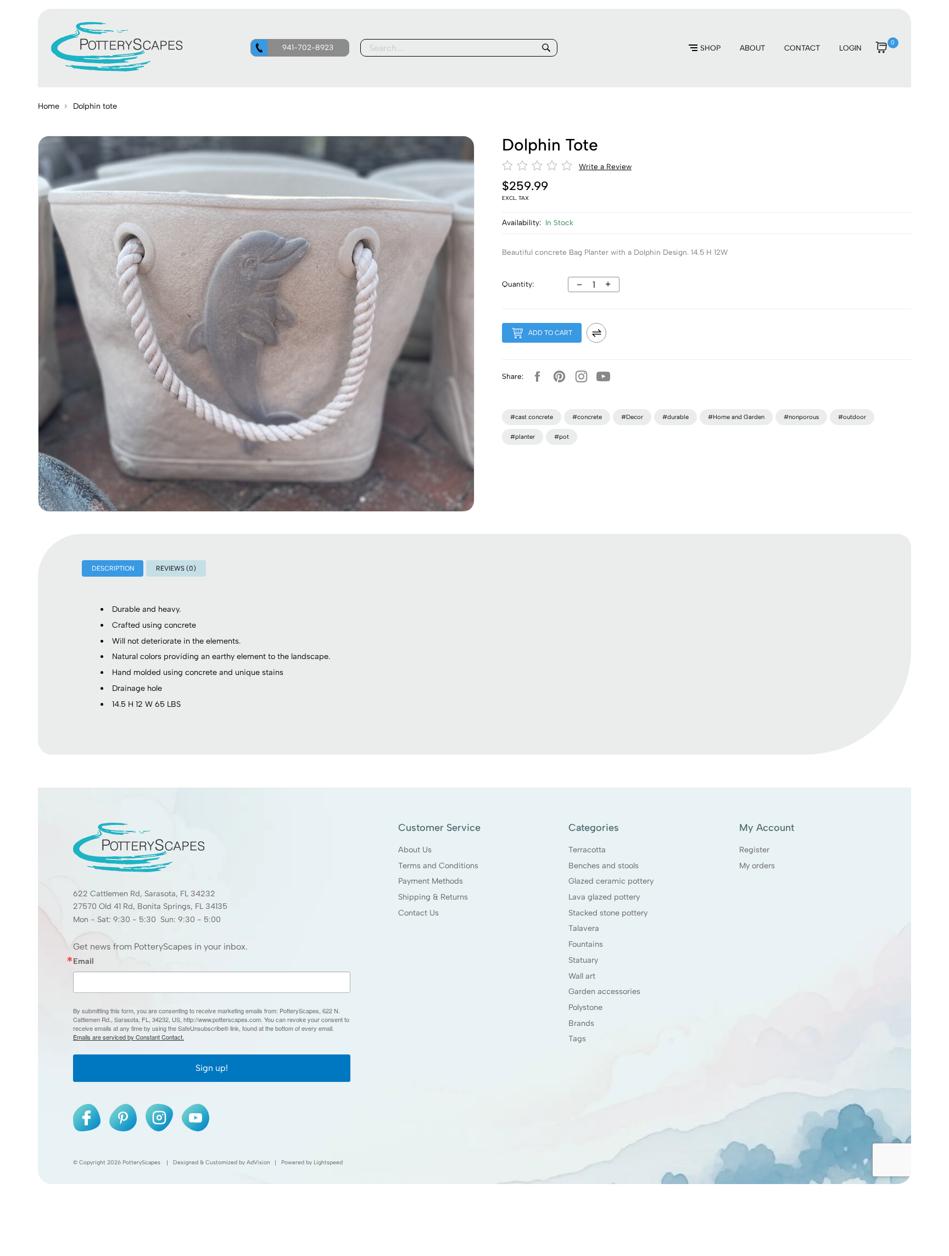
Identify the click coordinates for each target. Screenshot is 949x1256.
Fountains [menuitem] (585, 944)
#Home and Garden (736, 417)
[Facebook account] (537, 376)
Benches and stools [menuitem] (603, 865)
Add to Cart (550, 333)
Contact (802, 47)
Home (48, 106)
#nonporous (801, 417)
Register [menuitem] (754, 850)
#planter (522, 436)
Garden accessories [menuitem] (604, 992)
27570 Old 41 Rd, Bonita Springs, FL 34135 (150, 907)
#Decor (632, 417)
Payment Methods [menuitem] (430, 881)
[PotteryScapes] (117, 68)
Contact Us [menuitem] (418, 913)
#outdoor (852, 417)
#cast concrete (531, 417)
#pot (561, 436)
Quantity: (518, 284)
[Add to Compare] (596, 333)
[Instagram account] (581, 376)
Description (113, 568)
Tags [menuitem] (577, 1039)
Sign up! (212, 1068)
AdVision (258, 1162)
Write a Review (605, 166)
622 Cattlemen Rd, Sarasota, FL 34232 (144, 893)
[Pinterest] (559, 376)
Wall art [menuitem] (581, 976)
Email (83, 961)
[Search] (546, 48)
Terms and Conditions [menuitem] (438, 865)
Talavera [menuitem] (583, 929)
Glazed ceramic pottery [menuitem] (611, 881)
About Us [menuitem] (415, 850)
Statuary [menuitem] (583, 960)
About (752, 47)
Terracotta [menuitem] (587, 850)
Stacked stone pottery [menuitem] (607, 913)
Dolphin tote (95, 106)
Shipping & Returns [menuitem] (433, 897)
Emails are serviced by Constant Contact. (128, 1037)
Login (850, 47)
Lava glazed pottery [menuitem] (604, 897)
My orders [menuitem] (757, 865)
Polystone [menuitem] (585, 1007)
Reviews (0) (176, 568)
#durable (675, 417)
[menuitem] (704, 48)
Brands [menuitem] (581, 1023)
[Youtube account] (603, 376)
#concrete (587, 417)
